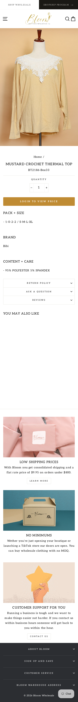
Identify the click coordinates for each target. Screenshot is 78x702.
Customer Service (39, 673)
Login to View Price (39, 201)
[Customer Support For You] (39, 582)
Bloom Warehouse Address (39, 685)
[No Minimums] (39, 510)
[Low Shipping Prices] (39, 437)
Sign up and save (38, 661)
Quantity (39, 179)
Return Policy (39, 283)
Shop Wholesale (19, 4)
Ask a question (39, 291)
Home (38, 157)
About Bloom (39, 649)
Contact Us (39, 636)
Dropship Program (58, 4)
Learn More (39, 481)
